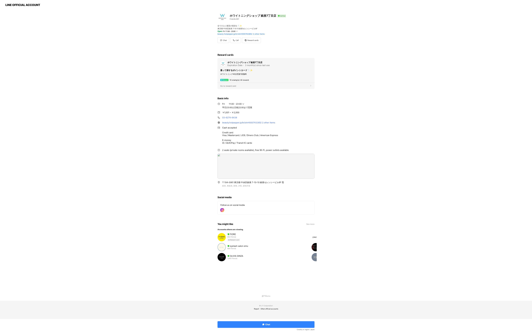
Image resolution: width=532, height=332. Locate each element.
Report (256, 309)
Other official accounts (269, 309)
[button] (251, 40)
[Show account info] (281, 16)
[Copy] (283, 182)
